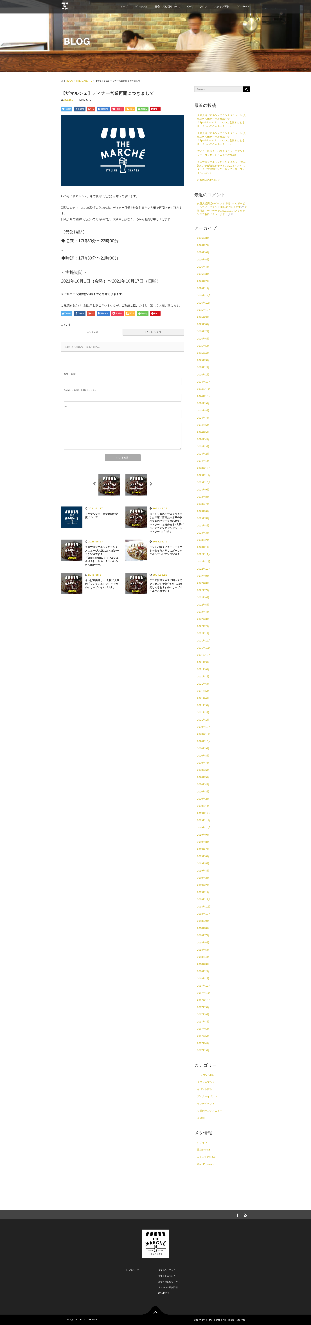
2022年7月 (203, 590)
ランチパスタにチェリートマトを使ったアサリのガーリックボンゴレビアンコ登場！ (166, 550)
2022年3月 (203, 619)
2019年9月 (203, 834)
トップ (124, 6)
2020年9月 (203, 748)
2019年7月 (203, 849)
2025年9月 (203, 317)
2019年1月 (203, 892)
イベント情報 (204, 1089)
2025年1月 (203, 374)
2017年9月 (203, 1007)
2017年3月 (203, 1050)
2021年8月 (203, 669)
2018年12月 (204, 899)
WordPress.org (205, 1164)
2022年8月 (203, 583)
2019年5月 (203, 863)
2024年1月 (203, 460)
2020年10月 (204, 741)
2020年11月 (203, 734)
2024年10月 (204, 396)
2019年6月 (203, 856)
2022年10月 (204, 568)
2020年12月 (204, 726)
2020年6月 (203, 770)
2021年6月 (203, 683)
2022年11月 (203, 561)
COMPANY (243, 6)
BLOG (69, 80)
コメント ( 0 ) (92, 332)
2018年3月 (203, 964)
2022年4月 (203, 611)
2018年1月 (203, 978)
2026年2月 (203, 281)
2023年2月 (203, 539)
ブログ (203, 6)
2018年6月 (203, 942)
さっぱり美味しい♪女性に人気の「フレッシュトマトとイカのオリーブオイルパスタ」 (102, 584)
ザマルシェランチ (166, 1276)
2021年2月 (203, 712)
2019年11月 (203, 820)
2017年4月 (203, 1043)
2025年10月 (204, 309)
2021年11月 (203, 647)
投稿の (203, 1149)
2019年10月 (204, 827)
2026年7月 (203, 245)
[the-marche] (65, 6)
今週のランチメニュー (209, 1110)
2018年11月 (203, 906)
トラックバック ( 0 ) (154, 332)
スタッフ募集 (221, 6)
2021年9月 (203, 662)
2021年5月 (203, 690)
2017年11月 (203, 992)
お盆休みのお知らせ (208, 179)
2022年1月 (203, 633)
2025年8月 (203, 324)
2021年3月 (203, 705)
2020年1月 (203, 805)
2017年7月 (203, 1021)
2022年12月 (204, 554)
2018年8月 (203, 928)
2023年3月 (203, 532)
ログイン (202, 1142)
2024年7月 (203, 417)
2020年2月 (203, 798)
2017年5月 (203, 1036)
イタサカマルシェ (207, 1082)
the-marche (215, 1319)
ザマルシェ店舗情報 (168, 1287)
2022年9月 (203, 575)
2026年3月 (203, 273)
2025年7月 (203, 331)
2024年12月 (204, 381)
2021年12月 (204, 640)
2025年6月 (203, 338)
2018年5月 (203, 949)
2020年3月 (203, 791)
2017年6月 (203, 1028)
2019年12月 (204, 813)
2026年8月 (203, 238)
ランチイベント (206, 1103)
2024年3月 (203, 446)
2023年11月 (203, 475)
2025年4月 (203, 353)
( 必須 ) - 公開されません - (80, 390)
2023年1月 (203, 547)
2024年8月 (203, 410)
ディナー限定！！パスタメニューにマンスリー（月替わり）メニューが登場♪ (221, 153)
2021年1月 (203, 719)
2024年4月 (203, 439)
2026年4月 (203, 266)
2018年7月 (203, 935)
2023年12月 (204, 468)
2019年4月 (203, 870)
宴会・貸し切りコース (167, 6)
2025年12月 (204, 295)
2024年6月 (203, 424)
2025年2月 (203, 367)
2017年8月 (203, 1014)
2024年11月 (203, 389)
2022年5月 (203, 604)
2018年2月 (203, 971)
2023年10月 (204, 482)
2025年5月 (203, 345)
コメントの (206, 1156)
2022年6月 (203, 597)
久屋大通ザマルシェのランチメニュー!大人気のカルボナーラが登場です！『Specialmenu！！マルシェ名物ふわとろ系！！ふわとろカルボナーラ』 (221, 120)
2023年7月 (203, 504)
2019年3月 (203, 877)
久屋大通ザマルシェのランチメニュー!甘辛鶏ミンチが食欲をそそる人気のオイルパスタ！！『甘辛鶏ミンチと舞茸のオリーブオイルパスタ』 (221, 167)
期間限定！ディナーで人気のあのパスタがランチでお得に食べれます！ (222, 211)
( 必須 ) (70, 374)
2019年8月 (203, 841)
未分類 (201, 1118)
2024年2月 (203, 453)
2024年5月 (203, 432)
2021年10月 (204, 655)
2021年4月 (203, 698)
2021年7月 (203, 676)
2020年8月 (203, 755)
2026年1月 (203, 288)
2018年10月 (204, 913)
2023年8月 (203, 496)
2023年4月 (203, 525)
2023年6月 (203, 511)
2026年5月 (203, 259)
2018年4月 (203, 956)
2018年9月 (203, 921)
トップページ (132, 1270)
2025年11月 (203, 302)
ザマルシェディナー (168, 1270)
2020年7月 (203, 762)
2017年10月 (204, 1000)
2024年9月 (203, 403)
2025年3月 (203, 360)
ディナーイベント (207, 1096)
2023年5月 (203, 518)
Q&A (189, 6)
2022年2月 (203, 626)
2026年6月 (203, 252)
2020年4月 (203, 784)
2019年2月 (203, 885)
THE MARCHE (84, 80)
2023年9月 (203, 489)
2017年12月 (204, 985)
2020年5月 (203, 777)
